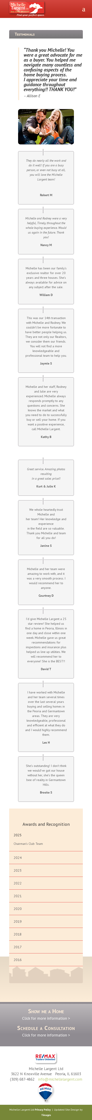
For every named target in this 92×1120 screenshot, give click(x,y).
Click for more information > (46, 1018)
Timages (46, 1115)
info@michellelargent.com (60, 1079)
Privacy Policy (43, 1109)
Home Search (49, 811)
